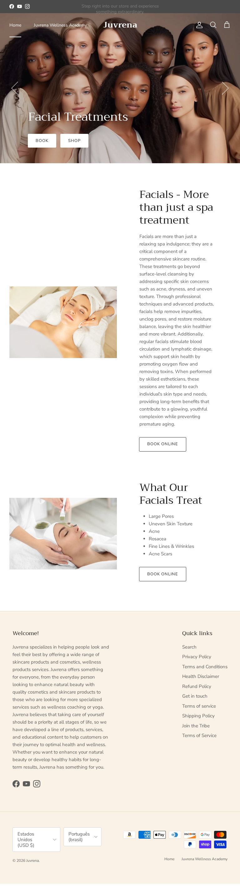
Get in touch (195, 696)
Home (15, 25)
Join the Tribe (196, 726)
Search (189, 647)
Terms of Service (199, 735)
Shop (74, 141)
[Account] (198, 25)
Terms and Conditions (205, 667)
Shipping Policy (198, 716)
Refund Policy (196, 686)
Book (42, 141)
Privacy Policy (196, 657)
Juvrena (32, 860)
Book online (162, 444)
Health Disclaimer (200, 676)
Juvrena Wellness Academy (60, 25)
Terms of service (199, 706)
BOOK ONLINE (162, 574)
